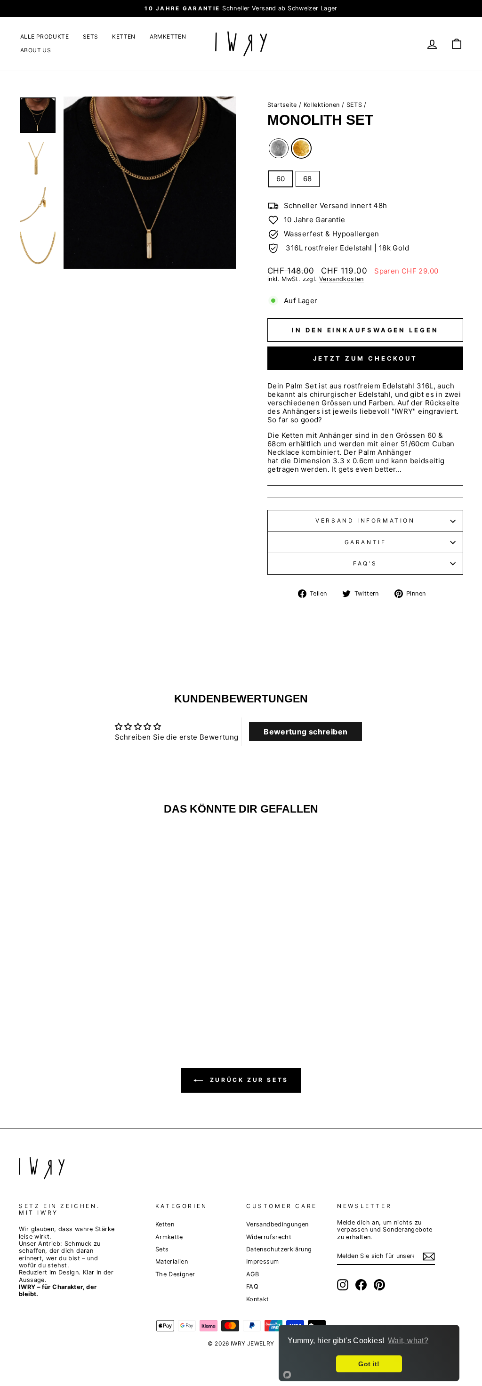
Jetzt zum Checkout (365, 358)
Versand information (365, 520)
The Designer (175, 1274)
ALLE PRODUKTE (44, 36)
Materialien (171, 1261)
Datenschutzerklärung (279, 1249)
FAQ (252, 1286)
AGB (252, 1274)
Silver (278, 148)
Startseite (282, 104)
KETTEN (123, 36)
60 (280, 178)
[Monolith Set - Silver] (64, 977)
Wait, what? (408, 1341)
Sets (162, 1249)
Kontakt (257, 1299)
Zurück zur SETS (248, 1079)
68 (307, 178)
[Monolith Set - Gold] (76, 977)
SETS (90, 36)
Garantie (365, 542)
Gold (301, 148)
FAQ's (365, 563)
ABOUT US (35, 50)
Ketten (164, 1224)
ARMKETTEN (168, 36)
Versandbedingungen (277, 1224)
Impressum (262, 1261)
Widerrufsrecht (268, 1237)
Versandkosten (341, 278)
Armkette (169, 1237)
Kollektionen (322, 104)
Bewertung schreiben (305, 731)
